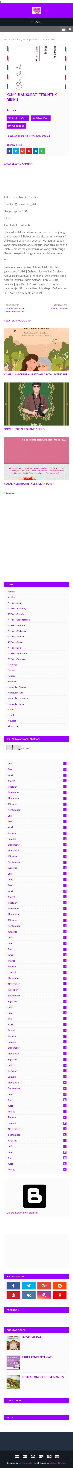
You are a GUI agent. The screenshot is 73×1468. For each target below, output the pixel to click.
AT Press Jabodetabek (19, 619)
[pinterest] (13, 1295)
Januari (37, 838)
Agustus (37, 867)
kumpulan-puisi (16, 703)
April (37, 775)
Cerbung (12, 664)
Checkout (18, 125)
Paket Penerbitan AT (37, 1357)
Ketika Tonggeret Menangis (43, 1377)
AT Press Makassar (17, 630)
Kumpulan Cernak (17, 687)
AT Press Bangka (16, 614)
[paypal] (17, 1456)
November (37, 798)
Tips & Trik (13, 726)
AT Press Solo (14, 647)
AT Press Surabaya (17, 659)
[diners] (49, 1456)
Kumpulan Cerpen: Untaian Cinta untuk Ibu (35, 374)
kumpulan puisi (15, 692)
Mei (37, 769)
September (37, 809)
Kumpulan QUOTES (18, 698)
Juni (37, 879)
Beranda (8, 39)
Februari (37, 786)
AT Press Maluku (16, 636)
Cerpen (11, 670)
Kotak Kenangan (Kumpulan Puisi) (29, 483)
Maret (37, 780)
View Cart (42, 118)
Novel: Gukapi (32, 1337)
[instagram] (44, 1295)
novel (11, 715)
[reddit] (60, 1285)
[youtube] (60, 1295)
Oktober (37, 804)
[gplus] (44, 1285)
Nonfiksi (12, 709)
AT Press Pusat (15, 642)
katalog (18, 39)
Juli (37, 763)
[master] (33, 1456)
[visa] (25, 1456)
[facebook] (13, 1285)
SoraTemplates (26, 1462)
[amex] (56, 1456)
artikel (11, 591)
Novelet (12, 720)
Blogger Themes (58, 1462)
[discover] (41, 1456)
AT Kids (11, 597)
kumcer (12, 681)
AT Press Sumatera (17, 653)
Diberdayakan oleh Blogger (22, 1212)
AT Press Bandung (17, 608)
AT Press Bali (32, 135)
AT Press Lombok (16, 625)
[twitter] (29, 1285)
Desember (37, 792)
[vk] (29, 1295)
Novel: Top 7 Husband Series (24, 429)
